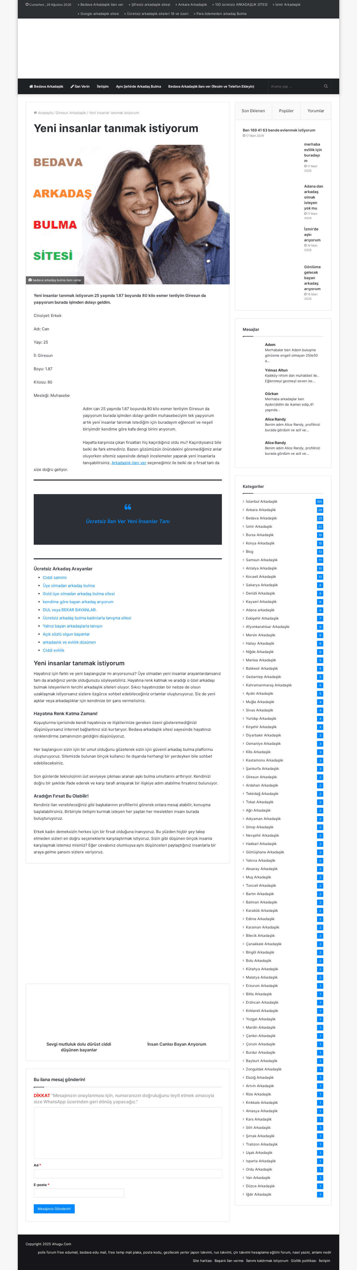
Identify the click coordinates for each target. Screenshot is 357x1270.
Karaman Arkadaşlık (262, 927)
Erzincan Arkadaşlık (262, 1002)
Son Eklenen (253, 110)
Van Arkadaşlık (258, 1178)
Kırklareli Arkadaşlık (262, 1011)
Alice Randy (275, 419)
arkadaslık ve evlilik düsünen (69, 642)
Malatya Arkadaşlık (262, 977)
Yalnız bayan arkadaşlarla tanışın (72, 626)
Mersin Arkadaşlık (260, 635)
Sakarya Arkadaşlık (262, 585)
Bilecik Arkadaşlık (260, 935)
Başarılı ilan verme (229, 1261)
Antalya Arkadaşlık (261, 568)
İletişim (103, 86)
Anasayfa (45, 113)
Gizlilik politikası (303, 1261)
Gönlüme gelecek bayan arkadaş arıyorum (312, 278)
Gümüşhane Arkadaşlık (265, 852)
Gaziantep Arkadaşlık (263, 677)
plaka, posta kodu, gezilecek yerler (161, 1252)
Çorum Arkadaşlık (260, 1044)
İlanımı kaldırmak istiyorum (267, 1261)
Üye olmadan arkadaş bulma (69, 585)
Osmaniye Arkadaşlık (263, 743)
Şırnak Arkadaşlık (260, 1136)
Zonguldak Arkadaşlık (263, 1069)
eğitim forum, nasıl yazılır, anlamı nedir (300, 1252)
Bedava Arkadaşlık (48, 86)
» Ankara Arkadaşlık (191, 4)
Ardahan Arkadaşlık (262, 785)
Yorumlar (316, 110)
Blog (249, 551)
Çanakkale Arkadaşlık (263, 944)
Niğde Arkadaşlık (260, 652)
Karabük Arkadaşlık (262, 910)
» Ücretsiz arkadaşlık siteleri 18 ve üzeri (156, 13)
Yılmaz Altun (276, 370)
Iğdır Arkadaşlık (258, 1194)
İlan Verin (82, 86)
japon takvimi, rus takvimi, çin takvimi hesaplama (230, 1252)
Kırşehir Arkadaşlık (261, 727)
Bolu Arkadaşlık (258, 961)
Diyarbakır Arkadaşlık (263, 735)
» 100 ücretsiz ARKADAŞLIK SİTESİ (239, 4)
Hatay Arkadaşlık (260, 643)
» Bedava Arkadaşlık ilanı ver (100, 4)
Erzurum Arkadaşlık (262, 986)
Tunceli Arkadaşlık (261, 885)
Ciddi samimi (55, 577)
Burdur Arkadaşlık (260, 1052)
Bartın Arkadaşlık (260, 894)
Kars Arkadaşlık (259, 1119)
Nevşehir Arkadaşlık (262, 835)
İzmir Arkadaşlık (259, 526)
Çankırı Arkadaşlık (260, 1036)
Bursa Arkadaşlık (260, 535)
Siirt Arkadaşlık (258, 1127)
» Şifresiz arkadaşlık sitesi (149, 4)
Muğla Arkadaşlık (260, 702)
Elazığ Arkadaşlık (260, 1077)
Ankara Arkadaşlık (261, 510)
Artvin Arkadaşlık (260, 1086)
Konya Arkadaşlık (260, 543)
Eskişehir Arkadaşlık (262, 618)
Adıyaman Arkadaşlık (263, 819)
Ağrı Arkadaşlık (258, 810)
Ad (37, 1165)
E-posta (41, 1185)
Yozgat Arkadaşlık (260, 1019)
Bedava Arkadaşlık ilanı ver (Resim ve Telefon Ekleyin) (211, 86)
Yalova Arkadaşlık (260, 860)
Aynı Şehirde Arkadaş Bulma (138, 86)
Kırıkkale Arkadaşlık (262, 1102)
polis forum (47, 1252)
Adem (270, 344)
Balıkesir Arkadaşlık (262, 668)
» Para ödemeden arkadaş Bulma (220, 13)
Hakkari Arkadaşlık (261, 844)
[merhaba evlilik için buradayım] (271, 161)
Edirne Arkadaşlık (260, 919)
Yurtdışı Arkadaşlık (261, 718)
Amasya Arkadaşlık (262, 1111)
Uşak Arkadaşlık (259, 1153)
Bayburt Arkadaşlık (261, 1061)
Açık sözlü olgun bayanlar (66, 634)
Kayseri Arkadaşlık (261, 602)
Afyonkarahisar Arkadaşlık (267, 627)
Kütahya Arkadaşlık (262, 969)
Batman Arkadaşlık (261, 902)
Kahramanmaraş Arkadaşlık (269, 685)
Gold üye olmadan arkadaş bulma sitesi (79, 593)
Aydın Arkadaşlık (259, 693)
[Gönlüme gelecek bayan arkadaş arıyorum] (271, 283)
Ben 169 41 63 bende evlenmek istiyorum (279, 130)
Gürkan (271, 393)
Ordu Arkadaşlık (259, 1169)
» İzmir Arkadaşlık (287, 4)
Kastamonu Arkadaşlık (264, 760)
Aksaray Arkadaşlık (262, 869)
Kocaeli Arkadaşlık (261, 576)
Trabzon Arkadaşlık (262, 1144)
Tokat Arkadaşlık (259, 802)
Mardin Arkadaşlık (260, 1027)
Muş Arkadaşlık (258, 877)
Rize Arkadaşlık (258, 1094)
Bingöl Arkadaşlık (260, 952)
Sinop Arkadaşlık (259, 827)
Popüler (286, 110)
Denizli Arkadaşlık (260, 593)
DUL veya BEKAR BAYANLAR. (70, 609)
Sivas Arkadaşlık (259, 710)
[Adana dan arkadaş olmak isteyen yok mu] (271, 203)
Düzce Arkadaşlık (260, 1186)
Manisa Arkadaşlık (261, 660)
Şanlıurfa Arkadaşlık (262, 768)
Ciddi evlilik (53, 650)
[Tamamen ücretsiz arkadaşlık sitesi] (71, 48)
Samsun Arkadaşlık (262, 560)
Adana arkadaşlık (260, 610)
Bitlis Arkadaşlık (259, 994)
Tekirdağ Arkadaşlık (262, 794)
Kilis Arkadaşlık (258, 752)
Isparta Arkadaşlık (261, 1161)
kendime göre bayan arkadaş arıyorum (78, 601)
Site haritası (202, 1261)
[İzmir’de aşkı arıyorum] (271, 243)
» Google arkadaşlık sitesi (98, 13)
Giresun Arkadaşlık (71, 113)
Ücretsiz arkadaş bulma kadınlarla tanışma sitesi (87, 617)
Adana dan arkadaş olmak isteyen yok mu (313, 197)
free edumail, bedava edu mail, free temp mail (94, 1252)
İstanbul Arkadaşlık (261, 501)
